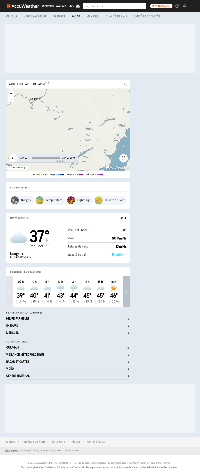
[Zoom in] (11, 93)
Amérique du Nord (33, 442)
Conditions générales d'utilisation (39, 467)
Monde (10, 442)
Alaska (75, 442)
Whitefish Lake (96, 442)
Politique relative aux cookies (101, 467)
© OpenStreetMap (16, 167)
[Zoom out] (11, 99)
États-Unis (58, 442)
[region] (68, 130)
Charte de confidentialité (71, 467)
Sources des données (165, 467)
